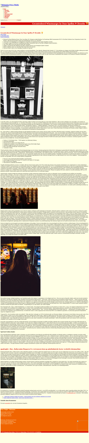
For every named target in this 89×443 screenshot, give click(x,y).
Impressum (85, 438)
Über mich (6, 11)
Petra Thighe (3, 34)
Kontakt (6, 17)
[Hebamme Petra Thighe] (10, 5)
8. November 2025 (5, 35)
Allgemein (3, 27)
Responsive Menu (4, 6)
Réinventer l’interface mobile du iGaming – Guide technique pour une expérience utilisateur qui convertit (27, 396)
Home (4, 9)
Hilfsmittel (6, 16)
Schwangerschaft (8, 14)
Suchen (2, 20)
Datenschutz (85, 441)
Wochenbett (7, 15)
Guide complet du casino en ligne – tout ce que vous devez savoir (18, 397)
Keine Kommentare (5, 37)
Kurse (5, 12)
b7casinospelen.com (71, 393)
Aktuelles (6, 10)
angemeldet (7, 403)
